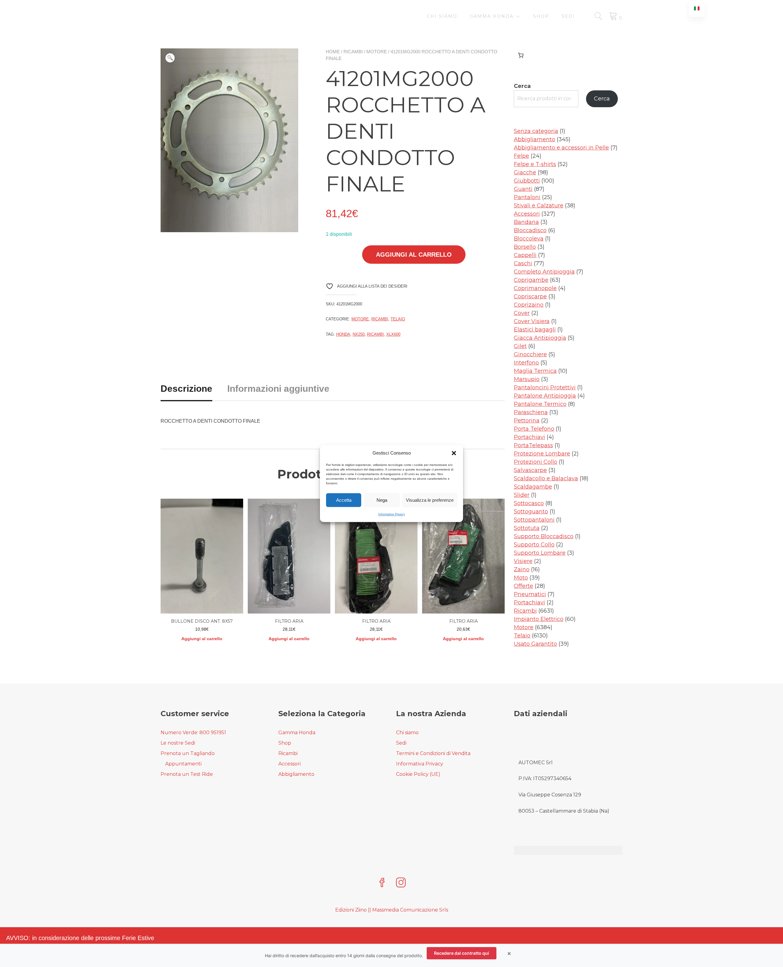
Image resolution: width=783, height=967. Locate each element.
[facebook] (382, 883)
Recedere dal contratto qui (461, 953)
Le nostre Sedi (178, 743)
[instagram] (401, 883)
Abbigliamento (296, 774)
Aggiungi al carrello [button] (201, 638)
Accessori (289, 764)
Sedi (568, 16)
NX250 (359, 334)
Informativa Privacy (391, 514)
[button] (454, 453)
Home (333, 51)
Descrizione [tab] (186, 388)
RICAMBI (375, 334)
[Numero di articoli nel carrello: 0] (521, 55)
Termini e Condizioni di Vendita (433, 753)
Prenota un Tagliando (188, 753)
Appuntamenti (183, 764)
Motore (376, 51)
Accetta (343, 500)
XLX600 (393, 334)
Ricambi (353, 51)
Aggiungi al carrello (414, 254)
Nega (382, 500)
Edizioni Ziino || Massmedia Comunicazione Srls (391, 910)
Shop (541, 16)
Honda (343, 334)
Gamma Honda (492, 16)
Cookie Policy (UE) (418, 774)
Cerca (522, 86)
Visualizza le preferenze (430, 500)
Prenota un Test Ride (187, 774)
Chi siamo (442, 16)
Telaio (398, 319)
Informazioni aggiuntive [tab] (278, 388)
